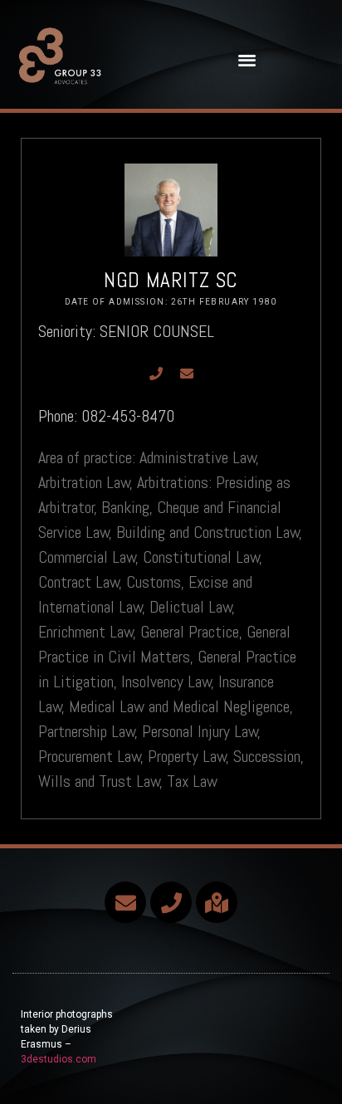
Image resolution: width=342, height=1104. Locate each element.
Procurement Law (89, 756)
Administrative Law (197, 457)
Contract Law (79, 582)
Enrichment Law (86, 631)
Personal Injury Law (200, 731)
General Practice (189, 631)
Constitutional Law (201, 557)
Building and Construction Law (208, 532)
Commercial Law (87, 557)
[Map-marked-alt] (216, 902)
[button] (246, 59)
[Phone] (156, 373)
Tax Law (192, 781)
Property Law (187, 756)
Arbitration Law (84, 482)
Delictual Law (190, 607)
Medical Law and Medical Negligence (179, 706)
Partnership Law (86, 731)
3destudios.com (58, 1059)
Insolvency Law (166, 681)
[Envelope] (186, 373)
